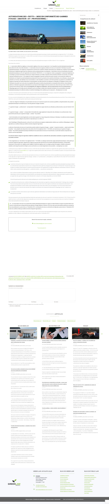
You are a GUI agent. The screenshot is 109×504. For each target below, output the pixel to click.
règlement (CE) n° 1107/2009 (24, 279)
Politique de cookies (50, 499)
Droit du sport (87, 482)
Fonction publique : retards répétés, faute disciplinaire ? (54, 408)
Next (101, 333)
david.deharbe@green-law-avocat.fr (43, 223)
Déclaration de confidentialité (39, 499)
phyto (42, 278)
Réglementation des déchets (66, 489)
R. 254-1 (14, 279)
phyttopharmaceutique (59, 278)
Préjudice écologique (61, 320)
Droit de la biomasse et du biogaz (67, 484)
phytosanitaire (48, 278)
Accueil (53, 10)
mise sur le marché (26, 278)
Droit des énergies (64, 477)
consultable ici (24, 150)
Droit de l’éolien (63, 480)
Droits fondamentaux (88, 491)
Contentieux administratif (89, 479)
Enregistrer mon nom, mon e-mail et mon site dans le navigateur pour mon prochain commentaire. (26, 304)
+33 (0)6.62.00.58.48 (89, 68)
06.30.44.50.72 (42, 228)
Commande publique (88, 486)
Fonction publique (87, 480)
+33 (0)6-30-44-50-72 (40, 485)
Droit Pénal (86, 493)
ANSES (28, 276)
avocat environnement (49, 276)
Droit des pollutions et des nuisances (67, 486)
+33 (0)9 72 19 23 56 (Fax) (90, 69)
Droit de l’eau (62, 487)
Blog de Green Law (58, 10)
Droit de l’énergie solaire (65, 482)
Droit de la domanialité (88, 484)
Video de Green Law (71, 320)
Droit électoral (87, 487)
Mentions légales (29, 499)
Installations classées (64, 475)
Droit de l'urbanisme (64, 479)
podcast (53, 320)
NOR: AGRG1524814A (36, 278)
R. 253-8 (10, 279)
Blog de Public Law (46, 320)
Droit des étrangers (88, 489)
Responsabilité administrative (90, 477)
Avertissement (57, 499)
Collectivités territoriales (89, 475)
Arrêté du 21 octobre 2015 (37, 276)
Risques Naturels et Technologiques (67, 491)
